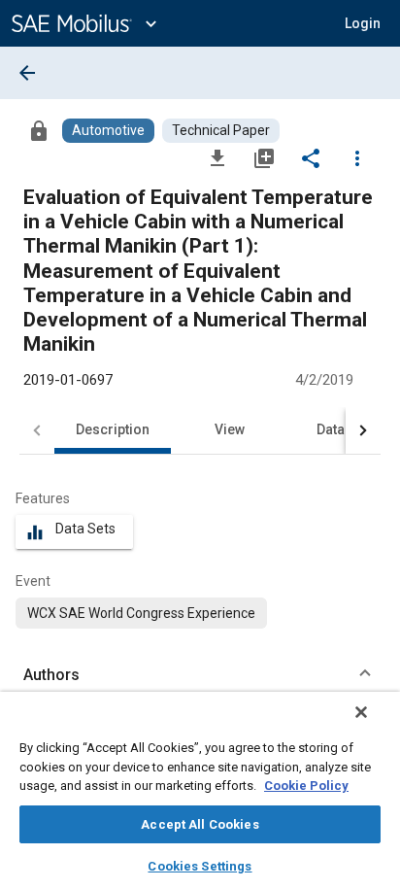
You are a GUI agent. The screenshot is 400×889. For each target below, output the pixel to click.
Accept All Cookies (199, 824)
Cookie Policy (306, 785)
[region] (200, 790)
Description (113, 429)
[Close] (361, 712)
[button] (200, 675)
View (230, 429)
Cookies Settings (199, 866)
